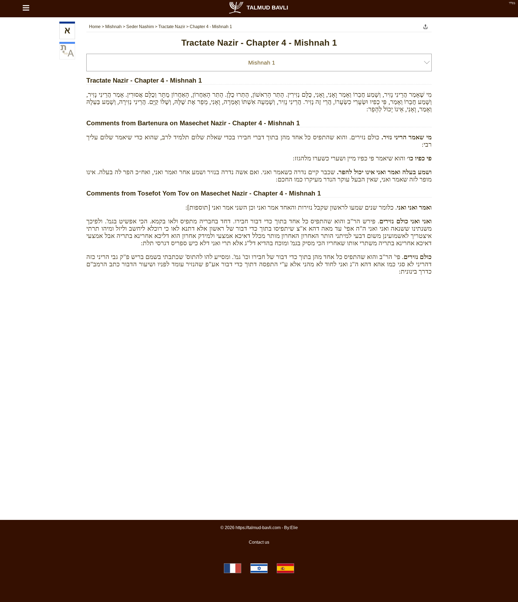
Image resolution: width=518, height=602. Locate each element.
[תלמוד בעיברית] (259, 568)
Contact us (259, 542)
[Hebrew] (67, 31)
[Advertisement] (259, 303)
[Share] (425, 27)
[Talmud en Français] (232, 568)
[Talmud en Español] (285, 568)
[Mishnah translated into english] (67, 51)
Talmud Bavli (267, 7)
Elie (294, 527)
